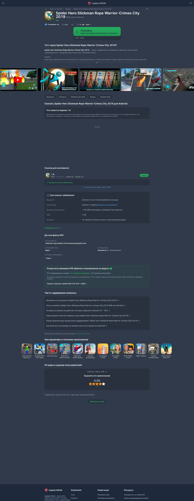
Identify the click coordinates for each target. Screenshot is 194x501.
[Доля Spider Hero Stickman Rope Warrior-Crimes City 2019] (147, 8)
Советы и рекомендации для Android (136, 498)
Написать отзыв (97, 401)
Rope (57, 20)
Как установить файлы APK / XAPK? (98, 187)
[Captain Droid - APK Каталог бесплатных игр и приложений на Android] (97, 3)
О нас (73, 495)
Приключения (105, 97)
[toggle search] (191, 3)
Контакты (74, 498)
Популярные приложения (106, 498)
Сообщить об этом (83, 334)
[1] (90, 383)
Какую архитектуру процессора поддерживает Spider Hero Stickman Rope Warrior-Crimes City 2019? (92, 321)
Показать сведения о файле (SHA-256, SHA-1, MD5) (66, 284)
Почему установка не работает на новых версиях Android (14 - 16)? (77, 310)
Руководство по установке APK (134, 495)
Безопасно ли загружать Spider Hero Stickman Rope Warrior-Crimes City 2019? (81, 300)
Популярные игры (103, 495)
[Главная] (46, 9)
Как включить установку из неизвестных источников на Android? (75, 326)
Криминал (50, 97)
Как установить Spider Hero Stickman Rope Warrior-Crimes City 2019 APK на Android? (85, 305)
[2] (93, 383)
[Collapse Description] (97, 61)
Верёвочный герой (78, 97)
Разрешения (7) (52, 228)
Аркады (92, 97)
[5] (103, 383)
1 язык (48, 258)
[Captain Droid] (55, 491)
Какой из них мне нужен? (107, 205)
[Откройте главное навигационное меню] (3, 3)
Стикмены (62, 97)
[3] (97, 383)
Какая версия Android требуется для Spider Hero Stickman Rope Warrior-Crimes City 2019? (87, 315)
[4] (100, 383)
